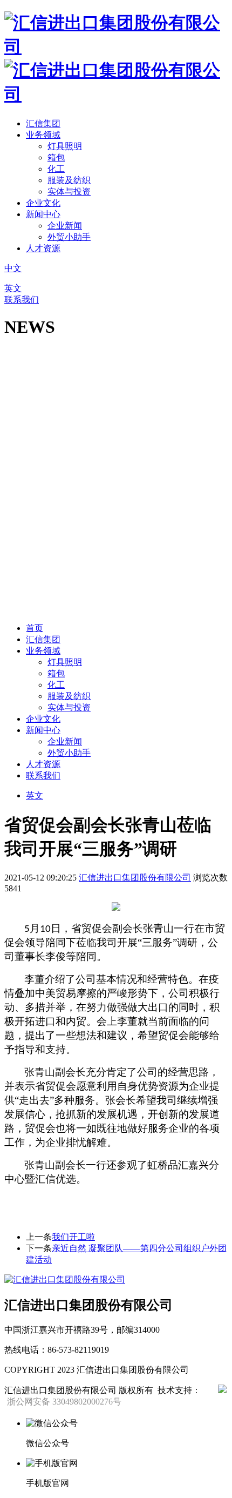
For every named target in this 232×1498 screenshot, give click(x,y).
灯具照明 (64, 146)
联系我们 (21, 299)
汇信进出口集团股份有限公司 (135, 877)
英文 (13, 288)
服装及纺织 (69, 180)
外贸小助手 (69, 236)
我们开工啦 (73, 1236)
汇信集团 (43, 123)
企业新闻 (64, 225)
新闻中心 (43, 214)
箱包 (56, 157)
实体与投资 (69, 191)
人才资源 (43, 248)
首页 (34, 628)
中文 (13, 268)
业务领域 (43, 134)
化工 (56, 168)
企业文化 (43, 202)
